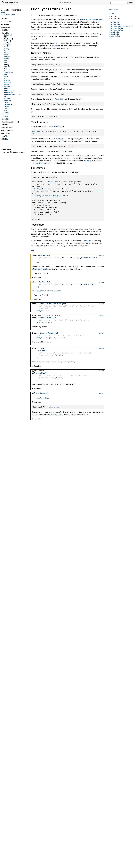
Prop (37, 262)
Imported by (115, 19)
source (111, 13)
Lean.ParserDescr (43, 398)
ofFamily (38, 163)
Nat (62, 94)
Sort (64, 353)
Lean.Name (87, 241)
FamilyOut (40, 311)
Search (131, 2)
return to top (113, 9)
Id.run (44, 205)
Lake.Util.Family (41, 269)
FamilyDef (59, 99)
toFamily (87, 161)
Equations (37, 366)
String (63, 203)
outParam (55, 46)
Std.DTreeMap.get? (52, 196)
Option (98, 191)
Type (45, 258)
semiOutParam (89, 258)
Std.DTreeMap (52, 182)
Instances (37, 277)
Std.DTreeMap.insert (42, 189)
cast (62, 158)
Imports (113, 17)
